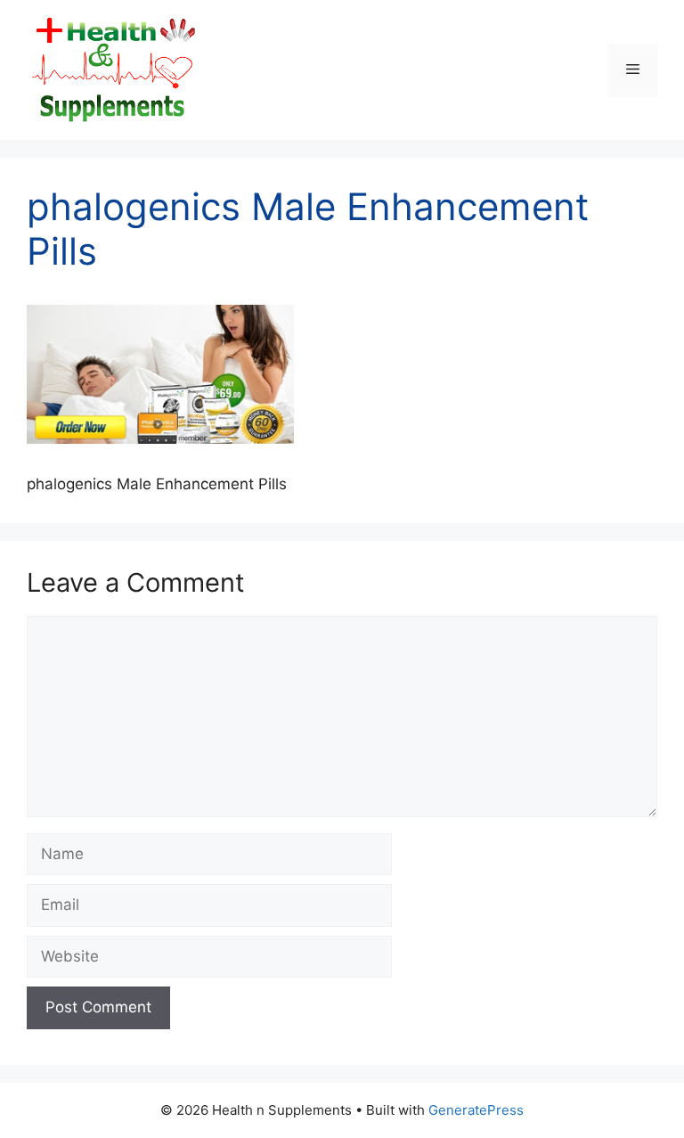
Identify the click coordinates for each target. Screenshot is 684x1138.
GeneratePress (476, 1109)
